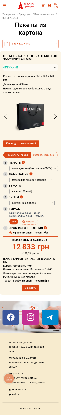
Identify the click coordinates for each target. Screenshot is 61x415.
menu (4, 5)
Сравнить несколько (43, 155)
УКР (56, 4)
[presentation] (5, 116)
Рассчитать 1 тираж (17, 155)
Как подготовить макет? (21, 143)
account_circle (49, 5)
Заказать (30, 287)
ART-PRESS (34, 409)
